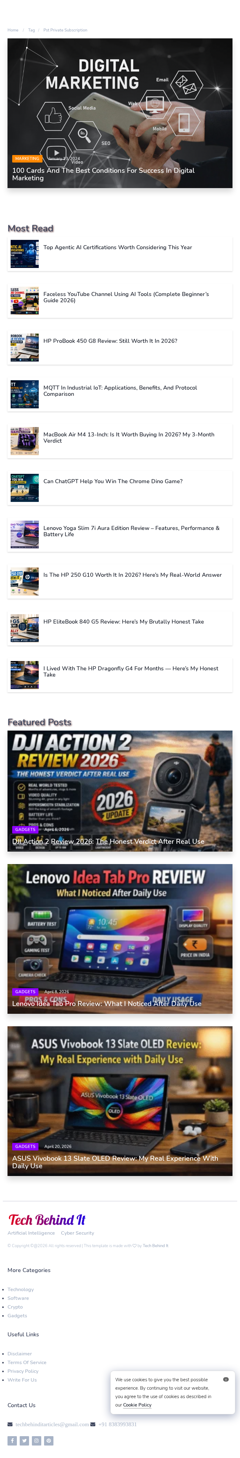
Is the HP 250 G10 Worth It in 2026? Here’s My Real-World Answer (132, 575)
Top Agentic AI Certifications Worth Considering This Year (117, 247)
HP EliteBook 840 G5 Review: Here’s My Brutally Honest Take (123, 621)
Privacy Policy (23, 1371)
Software (18, 1298)
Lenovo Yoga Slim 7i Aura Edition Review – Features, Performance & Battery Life (131, 531)
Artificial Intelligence (31, 1233)
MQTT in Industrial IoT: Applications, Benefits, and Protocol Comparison (120, 391)
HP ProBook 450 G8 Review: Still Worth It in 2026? (110, 341)
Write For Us (22, 1380)
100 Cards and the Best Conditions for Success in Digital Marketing (103, 174)
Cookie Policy (137, 1405)
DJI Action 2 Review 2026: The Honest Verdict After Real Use (108, 841)
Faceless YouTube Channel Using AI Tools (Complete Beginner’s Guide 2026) (126, 297)
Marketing (27, 159)
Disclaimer (20, 1353)
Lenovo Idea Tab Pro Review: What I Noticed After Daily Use (107, 1003)
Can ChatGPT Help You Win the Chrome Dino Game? (112, 481)
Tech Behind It (155, 1246)
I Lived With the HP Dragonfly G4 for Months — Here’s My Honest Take (130, 671)
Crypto (15, 1307)
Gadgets (25, 830)
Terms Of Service (27, 1362)
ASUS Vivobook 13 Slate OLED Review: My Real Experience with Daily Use (115, 1162)
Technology (21, 1289)
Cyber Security (77, 1233)
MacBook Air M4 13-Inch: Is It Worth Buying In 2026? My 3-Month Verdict (128, 438)
